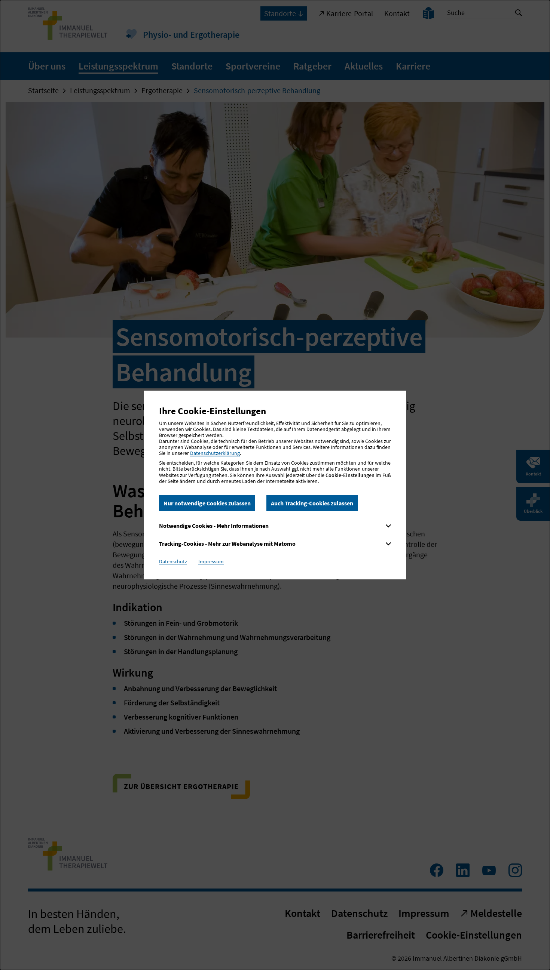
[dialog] (275, 485)
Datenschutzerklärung (215, 453)
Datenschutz (173, 561)
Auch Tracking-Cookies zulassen (312, 503)
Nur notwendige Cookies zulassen (207, 503)
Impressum (211, 561)
